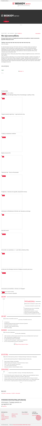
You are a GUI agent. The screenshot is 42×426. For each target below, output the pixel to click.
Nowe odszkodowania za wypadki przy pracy (12, 337)
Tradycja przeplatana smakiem (8, 133)
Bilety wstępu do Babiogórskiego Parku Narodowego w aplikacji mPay (17, 94)
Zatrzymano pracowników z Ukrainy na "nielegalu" (13, 288)
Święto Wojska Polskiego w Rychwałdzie (11, 361)
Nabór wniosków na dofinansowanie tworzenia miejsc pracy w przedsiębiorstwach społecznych (21, 335)
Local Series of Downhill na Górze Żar (25, 319)
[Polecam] (2, 70)
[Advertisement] (21, 81)
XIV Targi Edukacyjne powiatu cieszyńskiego (12, 338)
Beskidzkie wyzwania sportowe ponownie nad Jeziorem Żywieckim (16, 323)
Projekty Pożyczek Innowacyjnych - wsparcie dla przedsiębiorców (15, 340)
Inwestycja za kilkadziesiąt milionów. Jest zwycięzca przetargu (15, 211)
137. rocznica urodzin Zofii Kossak (10, 365)
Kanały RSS (14, 415)
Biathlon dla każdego (8, 327)
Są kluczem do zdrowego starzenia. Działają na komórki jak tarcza (16, 269)
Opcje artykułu (37, 33)
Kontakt (2, 413)
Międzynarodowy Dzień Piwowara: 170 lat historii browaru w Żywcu (16, 362)
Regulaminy (3, 419)
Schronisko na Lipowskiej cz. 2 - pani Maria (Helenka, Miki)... (15, 250)
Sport (3, 156)
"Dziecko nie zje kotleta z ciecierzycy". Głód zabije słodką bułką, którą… (21, 372)
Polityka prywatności (5, 418)
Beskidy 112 (20, 33)
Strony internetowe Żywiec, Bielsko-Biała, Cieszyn (21, 424)
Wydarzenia (3, 137)
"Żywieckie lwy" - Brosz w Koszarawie (10, 172)
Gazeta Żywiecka (35, 415)
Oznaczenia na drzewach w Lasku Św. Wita (32, 305)
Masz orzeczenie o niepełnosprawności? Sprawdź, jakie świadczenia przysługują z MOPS (20, 380)
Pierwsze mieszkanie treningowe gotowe (31, 312)
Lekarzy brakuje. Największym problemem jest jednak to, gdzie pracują (17, 376)
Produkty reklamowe (5, 416)
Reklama (2, 415)
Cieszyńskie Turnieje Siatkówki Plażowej (11, 326)
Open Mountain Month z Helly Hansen (11, 324)
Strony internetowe (25, 413)
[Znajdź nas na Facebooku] (1, 213)
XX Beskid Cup (6, 322)
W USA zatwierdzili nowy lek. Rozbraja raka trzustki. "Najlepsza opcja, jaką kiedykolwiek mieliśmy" (21, 375)
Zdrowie (3, 195)
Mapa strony (14, 416)
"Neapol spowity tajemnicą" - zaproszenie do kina (13, 114)
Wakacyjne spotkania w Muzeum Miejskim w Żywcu (13, 366)
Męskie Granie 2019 (5, 153)
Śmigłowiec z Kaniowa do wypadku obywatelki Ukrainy (14, 191)
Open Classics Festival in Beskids (9, 293)
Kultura (3, 98)
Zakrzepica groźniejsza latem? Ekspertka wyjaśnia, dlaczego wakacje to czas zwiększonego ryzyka (21, 379)
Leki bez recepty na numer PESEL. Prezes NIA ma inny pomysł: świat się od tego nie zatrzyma (21, 377)
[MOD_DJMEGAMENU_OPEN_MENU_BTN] (2, 11)
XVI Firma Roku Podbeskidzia (20, 333)
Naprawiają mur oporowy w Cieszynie (31, 311)
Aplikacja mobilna (15, 413)
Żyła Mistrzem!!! (5, 230)
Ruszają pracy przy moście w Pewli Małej (31, 308)
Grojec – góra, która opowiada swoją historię (12, 364)
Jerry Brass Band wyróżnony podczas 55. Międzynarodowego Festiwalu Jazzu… (18, 358)
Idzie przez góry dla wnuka (29, 309)
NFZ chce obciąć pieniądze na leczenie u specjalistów (13, 341)
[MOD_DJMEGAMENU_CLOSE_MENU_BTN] (1, 14)
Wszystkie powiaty (4, 0)
